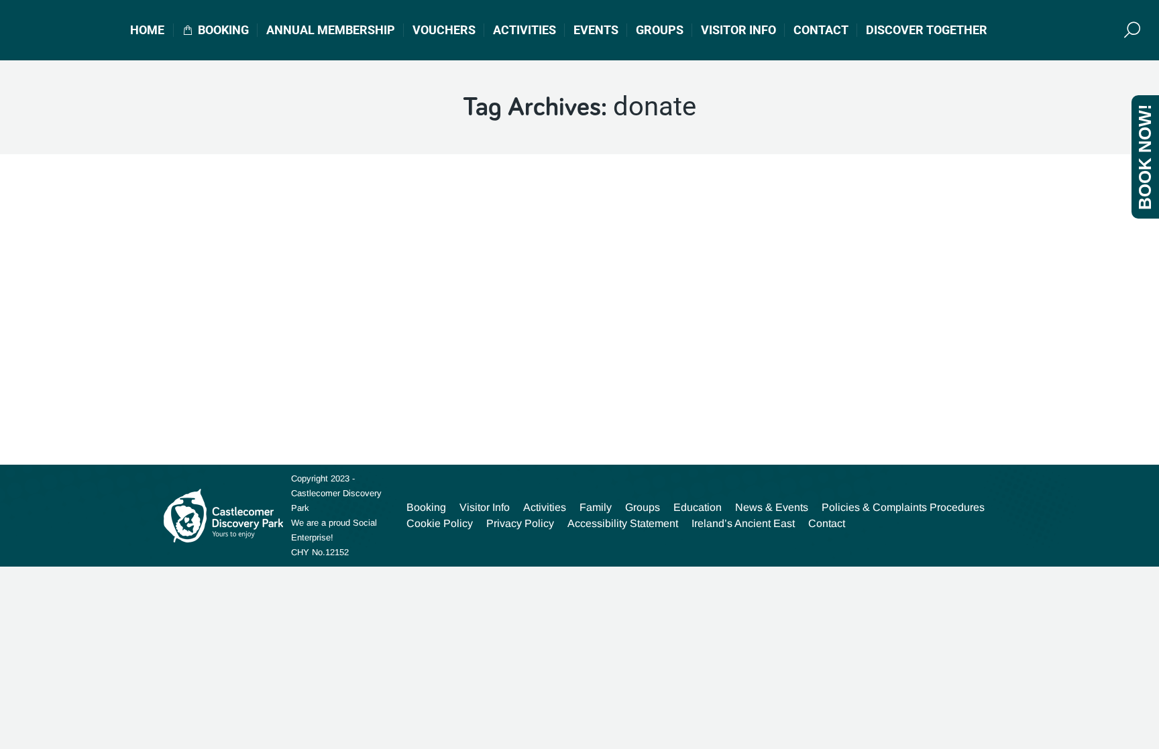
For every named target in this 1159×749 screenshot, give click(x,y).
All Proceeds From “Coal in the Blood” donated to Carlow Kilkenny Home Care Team (424, 348)
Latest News (216, 376)
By (337, 376)
